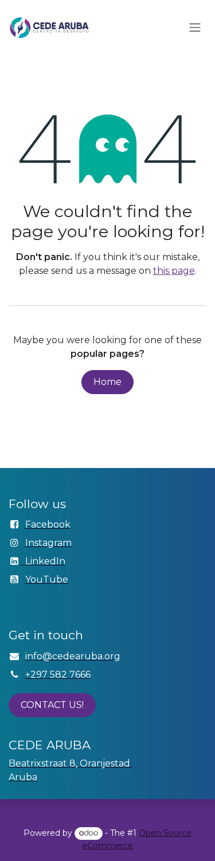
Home (107, 381)
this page (174, 270)
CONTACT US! (52, 704)
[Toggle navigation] (194, 28)
